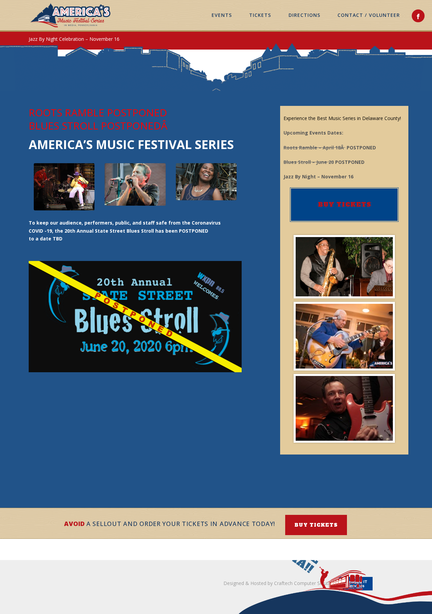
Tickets (260, 15)
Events (222, 15)
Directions (305, 15)
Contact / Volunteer (369, 15)
